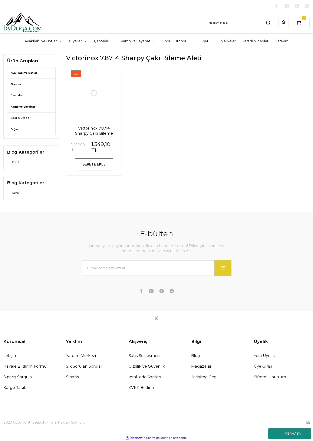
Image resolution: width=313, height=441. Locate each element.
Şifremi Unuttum (270, 377)
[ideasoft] (134, 438)
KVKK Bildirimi (143, 387)
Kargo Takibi (15, 387)
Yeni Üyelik (264, 355)
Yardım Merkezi (81, 355)
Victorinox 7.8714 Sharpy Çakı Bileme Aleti (94, 131)
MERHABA (292, 433)
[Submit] (222, 268)
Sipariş (72, 377)
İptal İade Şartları (145, 377)
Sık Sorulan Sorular (84, 366)
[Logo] (22, 22)
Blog (195, 355)
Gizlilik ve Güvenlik (147, 366)
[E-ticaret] (156, 438)
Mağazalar (201, 366)
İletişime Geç (203, 377)
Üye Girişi (263, 366)
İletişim (10, 355)
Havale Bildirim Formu (25, 366)
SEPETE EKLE (94, 164)
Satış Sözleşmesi (144, 355)
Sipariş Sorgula (17, 377)
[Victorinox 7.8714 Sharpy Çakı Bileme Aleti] (94, 93)
